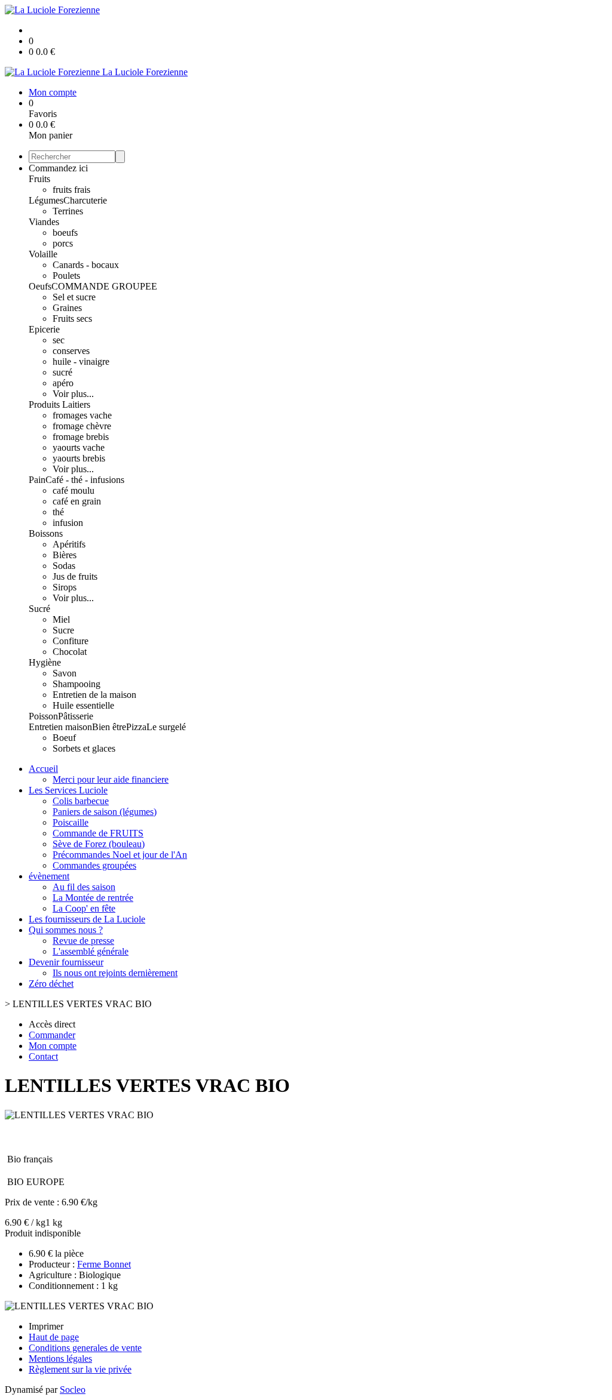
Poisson (43, 716)
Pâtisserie (75, 716)
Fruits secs (72, 318)
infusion (68, 523)
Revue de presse (83, 941)
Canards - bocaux (86, 265)
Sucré (39, 609)
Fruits (39, 179)
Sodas (64, 566)
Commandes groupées (94, 865)
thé (58, 512)
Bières (64, 555)
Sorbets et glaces (84, 748)
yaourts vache (79, 447)
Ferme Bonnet (104, 1264)
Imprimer (46, 1326)
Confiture (70, 641)
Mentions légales (60, 1358)
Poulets (66, 275)
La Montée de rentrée (93, 898)
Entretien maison (60, 727)
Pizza (136, 727)
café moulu (73, 490)
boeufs (65, 232)
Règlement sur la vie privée (80, 1369)
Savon (64, 673)
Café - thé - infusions (84, 480)
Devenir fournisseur (66, 962)
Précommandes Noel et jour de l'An (120, 855)
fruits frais (71, 189)
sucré (62, 372)
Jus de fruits (75, 576)
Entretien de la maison (94, 695)
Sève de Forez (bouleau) (99, 844)
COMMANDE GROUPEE (104, 286)
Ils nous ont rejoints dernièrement (115, 973)
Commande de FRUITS (98, 833)
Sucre (63, 630)
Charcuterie (85, 200)
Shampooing (76, 684)
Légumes (46, 200)
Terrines (68, 211)
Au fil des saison (84, 887)
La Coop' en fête (84, 908)
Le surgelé (166, 727)
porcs (63, 243)
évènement (49, 876)
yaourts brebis (79, 458)
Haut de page (54, 1337)
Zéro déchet (51, 984)
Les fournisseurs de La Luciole (87, 919)
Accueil (43, 769)
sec (59, 340)
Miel (61, 619)
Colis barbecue (81, 801)
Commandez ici (58, 168)
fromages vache (82, 415)
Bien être (109, 727)
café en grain (77, 501)
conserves (71, 351)
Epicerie (44, 329)
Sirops (64, 587)
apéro (63, 383)
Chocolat (70, 652)
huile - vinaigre (81, 361)
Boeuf (64, 738)
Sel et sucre (74, 297)
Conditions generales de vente (85, 1348)
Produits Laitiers (59, 404)
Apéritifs (69, 544)
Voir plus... (73, 394)
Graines (67, 308)
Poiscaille (70, 822)
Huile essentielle (83, 705)
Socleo (72, 1389)
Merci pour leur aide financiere (111, 779)
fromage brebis (81, 437)
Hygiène (45, 662)
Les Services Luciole (68, 790)
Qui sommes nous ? (66, 930)
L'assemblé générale (90, 951)
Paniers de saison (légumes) (105, 812)
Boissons (46, 533)
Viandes (44, 222)
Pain (37, 480)
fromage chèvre (82, 426)
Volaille (43, 254)
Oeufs (40, 286)
